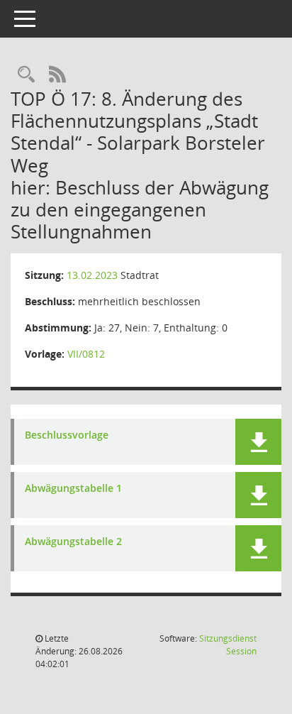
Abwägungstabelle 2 (73, 542)
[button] (258, 442)
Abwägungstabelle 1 (73, 489)
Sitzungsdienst (228, 644)
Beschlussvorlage (66, 435)
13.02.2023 (92, 275)
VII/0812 (86, 354)
